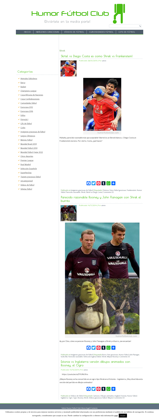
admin (104, 61)
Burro (104, 355)
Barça (22, 83)
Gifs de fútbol (127, 32)
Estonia (123, 396)
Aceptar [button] (122, 416)
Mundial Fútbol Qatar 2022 (31, 152)
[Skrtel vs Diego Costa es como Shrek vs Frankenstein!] (69, 76)
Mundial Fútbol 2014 (28, 148)
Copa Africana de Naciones (31, 95)
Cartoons (96, 396)
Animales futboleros (28, 79)
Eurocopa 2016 (26, 111)
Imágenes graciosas (47, 32)
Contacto (94, 408)
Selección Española (28, 169)
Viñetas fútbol (26, 189)
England (117, 396)
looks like (64, 357)
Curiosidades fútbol (101, 32)
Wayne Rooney (112, 357)
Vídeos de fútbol (74, 32)
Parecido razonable (73, 192)
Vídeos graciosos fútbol (98, 398)
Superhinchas (26, 173)
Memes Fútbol (26, 140)
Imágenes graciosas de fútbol (32, 132)
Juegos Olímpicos (27, 136)
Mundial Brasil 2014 (28, 144)
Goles (22, 128)
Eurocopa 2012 (26, 107)
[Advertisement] (35, 50)
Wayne (110, 398)
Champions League (28, 91)
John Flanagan (134, 355)
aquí (116, 416)
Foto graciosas (112, 355)
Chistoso (105, 190)
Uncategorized (26, 181)
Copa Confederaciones (30, 99)
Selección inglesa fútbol (92, 357)
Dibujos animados (107, 396)
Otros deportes (26, 156)
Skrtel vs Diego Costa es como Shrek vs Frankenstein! (97, 56)
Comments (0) (108, 192)
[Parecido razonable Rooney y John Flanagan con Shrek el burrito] (69, 220)
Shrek (83, 192)
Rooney (80, 398)
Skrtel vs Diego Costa (94, 192)
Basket (23, 87)
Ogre (70, 398)
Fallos (22, 115)
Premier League (26, 160)
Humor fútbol (124, 355)
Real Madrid (25, 164)
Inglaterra (64, 398)
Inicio (27, 32)
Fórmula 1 (24, 119)
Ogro (75, 398)
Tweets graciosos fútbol (30, 177)
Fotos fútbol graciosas (118, 190)
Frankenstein (131, 190)
